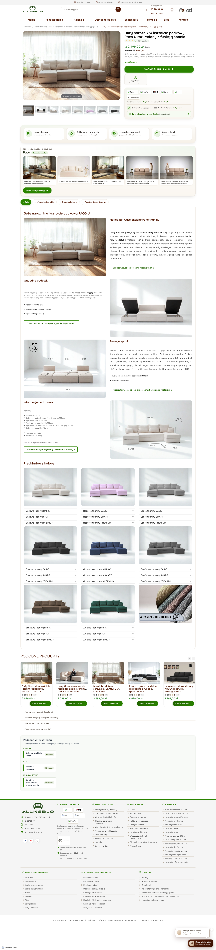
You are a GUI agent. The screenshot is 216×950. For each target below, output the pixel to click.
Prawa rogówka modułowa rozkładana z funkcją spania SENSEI (77, 689)
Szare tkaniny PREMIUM (153, 522)
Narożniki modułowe (174, 821)
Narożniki (29, 877)
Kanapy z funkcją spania (176, 858)
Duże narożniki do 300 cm (176, 813)
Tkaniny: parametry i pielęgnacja (104, 822)
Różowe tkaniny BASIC (95, 510)
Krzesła (28, 896)
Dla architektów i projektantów (143, 842)
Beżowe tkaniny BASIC (38, 510)
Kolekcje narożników (92, 892)
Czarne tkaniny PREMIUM (39, 581)
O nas (132, 809)
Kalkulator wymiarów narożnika (155, 889)
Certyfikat (177, 108)
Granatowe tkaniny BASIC (97, 569)
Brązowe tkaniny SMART (39, 633)
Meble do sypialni (91, 881)
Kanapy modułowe (173, 824)
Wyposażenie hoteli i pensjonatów (139, 837)
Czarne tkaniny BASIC (37, 569)
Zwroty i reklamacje (104, 838)
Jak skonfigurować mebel (106, 813)
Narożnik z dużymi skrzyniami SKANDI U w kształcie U (39, 689)
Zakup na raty (101, 834)
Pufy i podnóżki (31, 907)
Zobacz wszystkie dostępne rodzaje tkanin (133, 268)
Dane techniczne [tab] (69, 202)
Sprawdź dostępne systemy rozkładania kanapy (50, 449)
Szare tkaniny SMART (152, 516)
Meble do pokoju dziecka (94, 889)
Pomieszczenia (54, 19)
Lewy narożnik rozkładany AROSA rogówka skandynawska (112, 689)
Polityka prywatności (139, 821)
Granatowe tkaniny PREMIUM (98, 581)
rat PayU (74, 828)
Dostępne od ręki (105, 19)
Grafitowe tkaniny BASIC (154, 569)
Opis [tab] (27, 202)
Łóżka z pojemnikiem (34, 889)
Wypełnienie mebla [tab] (45, 202)
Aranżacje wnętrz (149, 881)
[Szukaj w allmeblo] (118, 9)
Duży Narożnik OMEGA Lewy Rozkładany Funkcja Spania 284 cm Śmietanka (148, 689)
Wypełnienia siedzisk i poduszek (109, 827)
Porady (145, 877)
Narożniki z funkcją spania (176, 862)
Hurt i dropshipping (138, 832)
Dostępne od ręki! (105, 2)
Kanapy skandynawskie (175, 854)
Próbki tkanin (135, 813)
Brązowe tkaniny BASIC (38, 627)
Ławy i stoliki (30, 904)
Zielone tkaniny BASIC (95, 627)
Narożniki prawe (172, 832)
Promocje (151, 19)
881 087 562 (157, 13)
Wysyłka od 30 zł (83, 2)
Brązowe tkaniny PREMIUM (40, 639)
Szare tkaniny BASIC (151, 510)
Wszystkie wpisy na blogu (153, 900)
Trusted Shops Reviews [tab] (95, 202)
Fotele (27, 892)
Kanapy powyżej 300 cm (176, 843)
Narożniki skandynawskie (176, 851)
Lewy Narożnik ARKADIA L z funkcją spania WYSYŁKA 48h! (184, 689)
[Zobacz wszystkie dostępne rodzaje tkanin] (165, 604)
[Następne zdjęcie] (118, 110)
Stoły (27, 900)
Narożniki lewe (171, 828)
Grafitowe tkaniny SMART (154, 575)
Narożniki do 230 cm (174, 847)
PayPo (166, 102)
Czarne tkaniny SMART (38, 575)
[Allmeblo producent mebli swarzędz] (38, 808)
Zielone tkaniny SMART (95, 633)
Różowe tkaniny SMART (95, 516)
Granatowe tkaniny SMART (97, 575)
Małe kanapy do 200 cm (175, 836)
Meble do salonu (90, 877)
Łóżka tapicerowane (34, 885)
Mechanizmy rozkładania (106, 831)
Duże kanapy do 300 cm (175, 839)
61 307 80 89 (157, 9)
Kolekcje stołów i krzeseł (94, 904)
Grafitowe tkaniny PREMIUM (156, 581)
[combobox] (91, 9)
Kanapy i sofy (31, 881)
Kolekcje (79, 19)
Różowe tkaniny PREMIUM (97, 522)
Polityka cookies (137, 824)
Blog (166, 19)
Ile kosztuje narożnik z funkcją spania (158, 892)
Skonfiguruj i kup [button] (157, 69)
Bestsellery (131, 19)
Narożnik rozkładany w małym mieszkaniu (160, 896)
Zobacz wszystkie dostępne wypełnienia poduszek (50, 323)
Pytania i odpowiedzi (139, 828)
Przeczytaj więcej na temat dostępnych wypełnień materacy (141, 390)
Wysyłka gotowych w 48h (131, 2)
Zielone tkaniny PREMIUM (96, 639)
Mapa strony (135, 846)
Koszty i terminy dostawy (106, 809)
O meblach (146, 885)
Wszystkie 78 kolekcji (92, 907)
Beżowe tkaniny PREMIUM (39, 522)
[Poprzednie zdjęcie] (24, 110)
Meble (31, 19)
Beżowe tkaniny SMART (38, 516)
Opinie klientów (101, 846)
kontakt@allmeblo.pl (33, 832)
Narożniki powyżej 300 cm (176, 817)
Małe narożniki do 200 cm (176, 809)
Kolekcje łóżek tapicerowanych (97, 900)
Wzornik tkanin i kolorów (105, 817)
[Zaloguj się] (172, 10)
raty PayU (143, 102)
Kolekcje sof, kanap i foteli (94, 896)
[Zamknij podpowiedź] (211, 929)
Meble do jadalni (90, 885)
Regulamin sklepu (138, 817)
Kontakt (183, 19)
